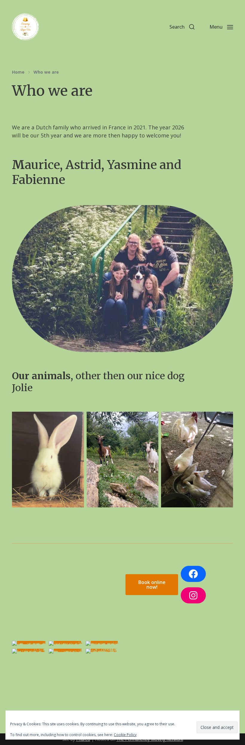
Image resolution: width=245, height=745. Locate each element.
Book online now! (152, 584)
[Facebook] (193, 574)
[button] (182, 26)
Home (18, 72)
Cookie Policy (125, 734)
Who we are (46, 72)
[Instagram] (193, 595)
